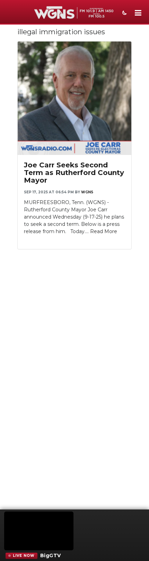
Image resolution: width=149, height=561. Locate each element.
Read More (103, 231)
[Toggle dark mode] (123, 13)
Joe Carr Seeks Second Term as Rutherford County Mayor (74, 172)
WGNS (87, 192)
